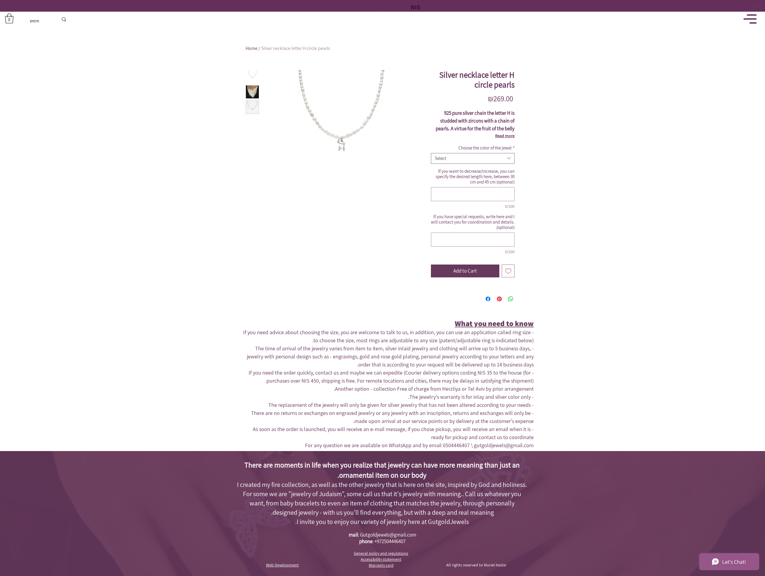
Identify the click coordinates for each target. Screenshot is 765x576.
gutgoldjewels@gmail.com (504, 445)
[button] (9, 18)
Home (252, 48)
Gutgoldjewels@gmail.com (388, 534)
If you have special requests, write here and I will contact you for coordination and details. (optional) (473, 222)
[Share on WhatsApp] (510, 298)
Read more (505, 135)
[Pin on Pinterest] (499, 298)
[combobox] (473, 158)
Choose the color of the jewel (486, 148)
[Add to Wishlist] (508, 271)
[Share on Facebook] (488, 298)
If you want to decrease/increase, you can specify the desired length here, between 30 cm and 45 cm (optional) (475, 177)
